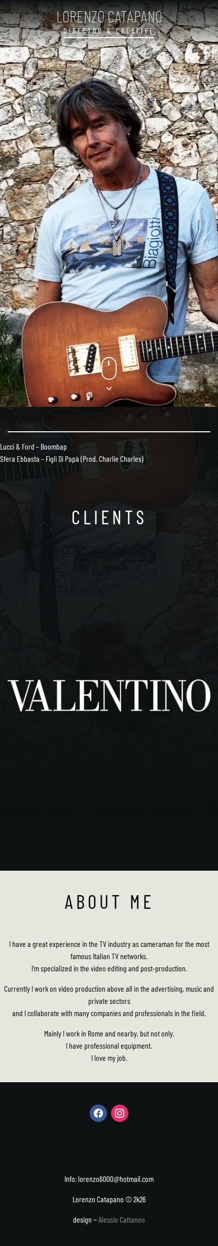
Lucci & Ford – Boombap (33, 446)
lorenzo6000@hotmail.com (116, 1178)
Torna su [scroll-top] (195, 1220)
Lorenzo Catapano (109, 15)
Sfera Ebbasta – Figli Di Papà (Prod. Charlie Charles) (71, 458)
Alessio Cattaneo (121, 1219)
